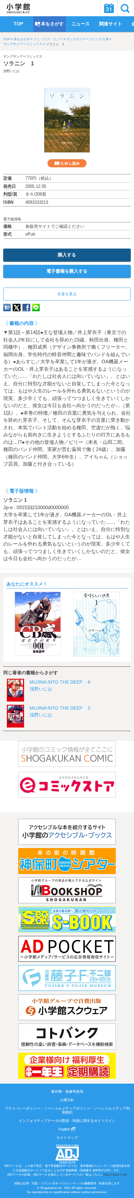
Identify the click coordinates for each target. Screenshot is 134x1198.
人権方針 (67, 1100)
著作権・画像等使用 (67, 1091)
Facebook (26, 307)
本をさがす (22, 39)
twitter (16, 307)
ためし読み (67, 163)
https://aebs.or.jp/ (115, 1174)
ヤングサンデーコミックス (22, 44)
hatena (7, 307)
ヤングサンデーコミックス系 (87, 39)
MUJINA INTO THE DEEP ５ (60, 708)
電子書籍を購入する (67, 271)
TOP (6, 39)
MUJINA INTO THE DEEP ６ (60, 682)
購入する (67, 254)
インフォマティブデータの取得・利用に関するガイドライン (67, 1121)
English (65, 1129)
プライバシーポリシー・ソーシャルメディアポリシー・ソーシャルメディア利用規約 (67, 1110)
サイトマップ (67, 1138)
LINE (36, 307)
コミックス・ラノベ (48, 39)
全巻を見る (67, 294)
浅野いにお (11, 71)
